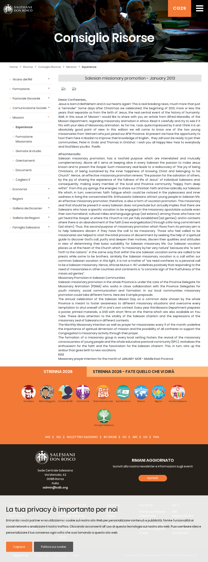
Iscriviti (152, 478)
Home (14, 67)
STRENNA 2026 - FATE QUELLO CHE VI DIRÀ (133, 371)
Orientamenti (25, 161)
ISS (125, 437)
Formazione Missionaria (24, 139)
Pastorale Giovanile (26, 98)
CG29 (179, 8)
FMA (156, 437)
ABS (135, 437)
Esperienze (89, 67)
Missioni (71, 67)
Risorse (28, 67)
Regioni (18, 199)
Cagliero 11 (23, 180)
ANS (47, 437)
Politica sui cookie (53, 547)
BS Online (110, 437)
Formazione (21, 89)
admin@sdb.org (55, 487)
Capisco (19, 547)
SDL (58, 437)
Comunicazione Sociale (30, 108)
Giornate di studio (28, 151)
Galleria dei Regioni (26, 218)
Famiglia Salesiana (26, 227)
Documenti (24, 170)
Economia (20, 189)
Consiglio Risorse (49, 67)
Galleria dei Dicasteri (27, 208)
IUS (145, 437)
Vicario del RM (22, 79)
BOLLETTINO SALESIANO (82, 437)
